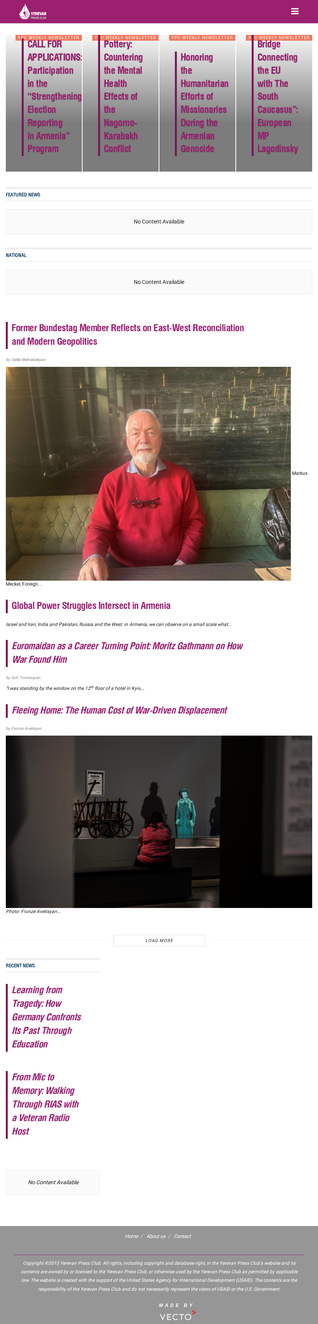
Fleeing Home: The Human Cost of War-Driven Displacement (119, 711)
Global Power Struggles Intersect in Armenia (91, 606)
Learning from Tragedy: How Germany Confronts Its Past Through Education (46, 1017)
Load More (159, 940)
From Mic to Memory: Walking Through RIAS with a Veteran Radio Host (45, 1105)
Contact (182, 1236)
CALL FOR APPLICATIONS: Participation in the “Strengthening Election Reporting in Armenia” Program (55, 97)
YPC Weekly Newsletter (49, 37)
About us (156, 1236)
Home (131, 1236)
